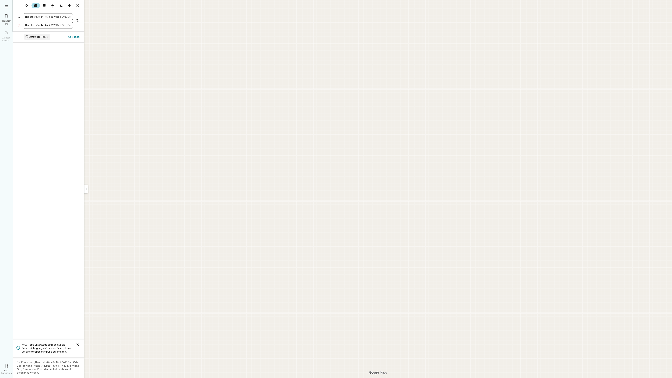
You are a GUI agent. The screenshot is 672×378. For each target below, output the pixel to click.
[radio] (27, 5)
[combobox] (48, 16)
